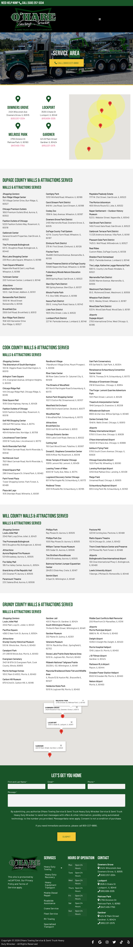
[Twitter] (114, 942)
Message (12, 792)
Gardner (49, 134)
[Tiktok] (121, 942)
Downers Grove (18, 107)
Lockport (48, 107)
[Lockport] (48, 99)
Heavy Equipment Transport (50, 885)
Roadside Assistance (49, 902)
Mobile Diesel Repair (51, 894)
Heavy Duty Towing (49, 868)
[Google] (100, 942)
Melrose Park (18, 134)
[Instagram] (107, 942)
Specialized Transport (50, 925)
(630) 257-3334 (36, 3)
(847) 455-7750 (18, 145)
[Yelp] (128, 942)
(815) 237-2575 (36, 6)
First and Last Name (17, 782)
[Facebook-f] (92, 942)
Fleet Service (51, 913)
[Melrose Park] (18, 126)
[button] (101, 110)
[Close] (77, 707)
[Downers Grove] (18, 99)
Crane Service (51, 908)
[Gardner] (48, 126)
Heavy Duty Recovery (50, 875)
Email (51, 782)
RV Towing (49, 918)
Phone (91, 782)
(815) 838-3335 (48, 118)
